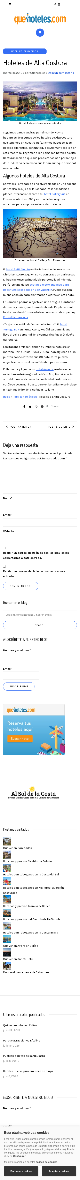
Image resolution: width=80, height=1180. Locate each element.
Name (7, 498)
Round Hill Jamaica (15, 317)
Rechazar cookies (21, 1171)
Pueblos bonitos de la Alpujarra (24, 1056)
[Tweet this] (30, 406)
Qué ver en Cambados (17, 848)
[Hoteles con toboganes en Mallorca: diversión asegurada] (7, 881)
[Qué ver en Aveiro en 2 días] (7, 939)
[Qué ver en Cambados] (7, 841)
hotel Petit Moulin (18, 269)
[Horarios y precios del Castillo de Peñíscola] (7, 912)
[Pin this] (42, 406)
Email (7, 514)
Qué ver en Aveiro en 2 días (20, 946)
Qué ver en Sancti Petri (18, 959)
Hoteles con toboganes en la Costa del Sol (31, 874)
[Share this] (24, 406)
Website (8, 531)
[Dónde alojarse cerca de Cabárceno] (7, 965)
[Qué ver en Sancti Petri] (7, 952)
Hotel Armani (45, 369)
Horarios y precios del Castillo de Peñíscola (32, 919)
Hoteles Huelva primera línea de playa (28, 1071)
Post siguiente (59, 426)
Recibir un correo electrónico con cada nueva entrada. (34, 573)
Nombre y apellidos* (17, 650)
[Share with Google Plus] (36, 406)
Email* (7, 668)
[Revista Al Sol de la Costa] (34, 793)
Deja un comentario (61, 73)
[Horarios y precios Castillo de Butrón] (7, 854)
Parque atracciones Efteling (21, 1040)
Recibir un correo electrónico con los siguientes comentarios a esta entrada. (36, 555)
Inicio (6, 396)
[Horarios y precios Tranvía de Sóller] (7, 899)
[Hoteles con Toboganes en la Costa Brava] (7, 926)
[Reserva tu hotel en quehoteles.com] (34, 729)
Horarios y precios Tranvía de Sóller (26, 906)
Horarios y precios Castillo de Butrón (27, 861)
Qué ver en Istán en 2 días (20, 1025)
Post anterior (20, 426)
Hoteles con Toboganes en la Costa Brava (30, 932)
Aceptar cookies (59, 1171)
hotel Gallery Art (54, 194)
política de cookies (46, 1162)
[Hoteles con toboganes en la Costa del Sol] (7, 868)
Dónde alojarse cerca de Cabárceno (26, 972)
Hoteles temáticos (24, 51)
